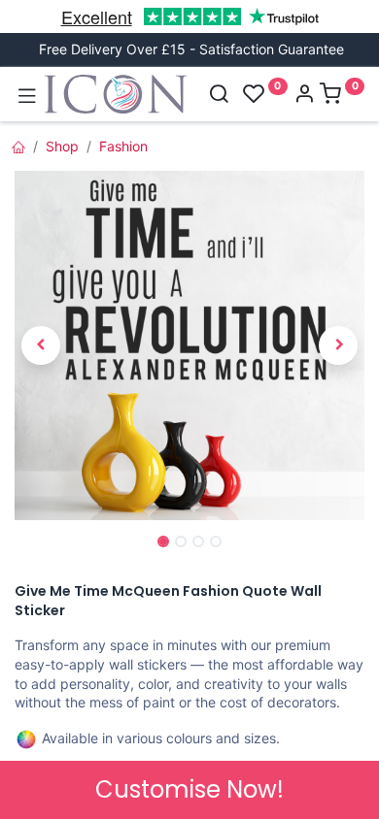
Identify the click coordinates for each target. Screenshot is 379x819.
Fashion (123, 146)
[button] (41, 345)
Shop (62, 146)
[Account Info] (304, 95)
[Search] (218, 95)
